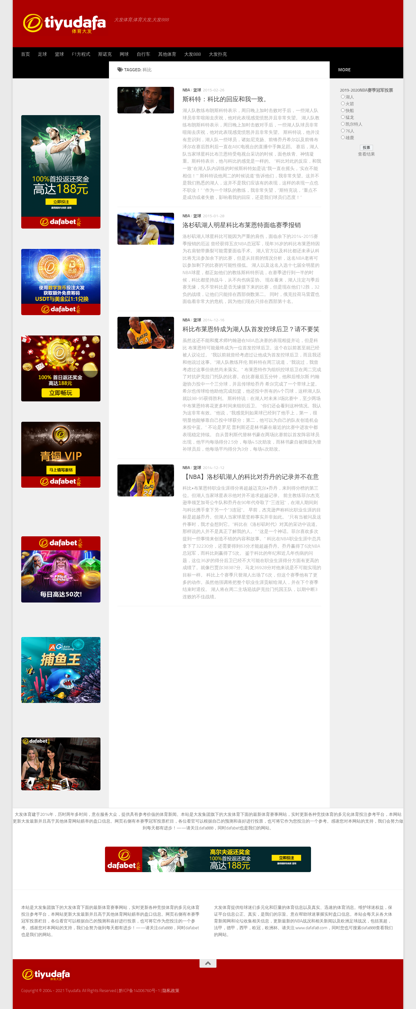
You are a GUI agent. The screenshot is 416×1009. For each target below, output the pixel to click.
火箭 (350, 103)
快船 (350, 110)
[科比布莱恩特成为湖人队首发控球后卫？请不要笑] (145, 333)
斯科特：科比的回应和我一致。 (226, 99)
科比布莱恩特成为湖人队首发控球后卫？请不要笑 (251, 329)
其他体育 (167, 54)
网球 (124, 54)
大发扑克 (218, 54)
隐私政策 (170, 990)
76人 (350, 131)
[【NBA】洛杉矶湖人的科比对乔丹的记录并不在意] (145, 480)
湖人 (350, 97)
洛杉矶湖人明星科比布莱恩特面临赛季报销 (242, 225)
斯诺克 (105, 54)
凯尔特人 (354, 124)
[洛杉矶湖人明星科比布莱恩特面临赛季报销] (145, 229)
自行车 (143, 54)
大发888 (192, 54)
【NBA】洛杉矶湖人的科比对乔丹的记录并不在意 (251, 477)
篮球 (59, 54)
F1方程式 (81, 54)
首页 (25, 54)
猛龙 (350, 117)
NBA (186, 90)
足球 (42, 54)
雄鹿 (350, 137)
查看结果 (366, 154)
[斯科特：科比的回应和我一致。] (145, 100)
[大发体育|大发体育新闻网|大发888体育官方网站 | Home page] (64, 23)
